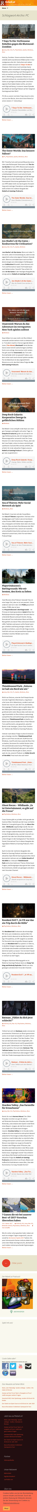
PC (13, 50)
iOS (10, 1023)
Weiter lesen (7, 120)
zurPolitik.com (8, 1479)
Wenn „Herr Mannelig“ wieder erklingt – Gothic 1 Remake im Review (13, 1422)
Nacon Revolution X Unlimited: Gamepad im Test (16, 1407)
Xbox (3, 52)
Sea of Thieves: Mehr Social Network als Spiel (16, 504)
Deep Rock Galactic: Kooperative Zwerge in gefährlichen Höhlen (14, 417)
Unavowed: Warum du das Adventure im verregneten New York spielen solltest (16, 327)
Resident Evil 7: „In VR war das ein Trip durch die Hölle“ (18, 921)
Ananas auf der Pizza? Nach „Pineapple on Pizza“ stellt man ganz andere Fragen (13, 1429)
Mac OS (9, 50)
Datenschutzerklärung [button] (11, 1503)
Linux (5, 50)
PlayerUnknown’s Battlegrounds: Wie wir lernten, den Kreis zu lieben (16, 588)
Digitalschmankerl (9, 1476)
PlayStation (18, 50)
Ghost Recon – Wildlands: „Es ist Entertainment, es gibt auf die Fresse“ (17, 808)
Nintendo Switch (7, 1225)
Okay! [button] (6, 1508)
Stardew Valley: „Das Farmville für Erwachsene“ (18, 1106)
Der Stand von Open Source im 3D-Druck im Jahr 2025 (18, 1403)
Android (6, 1023)
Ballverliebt (7, 1473)
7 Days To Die (25, 65)
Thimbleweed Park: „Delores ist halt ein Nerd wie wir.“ (17, 687)
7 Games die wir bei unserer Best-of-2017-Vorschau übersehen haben (16, 1217)
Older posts (13, 1263)
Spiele (25, 50)
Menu (4, 8)
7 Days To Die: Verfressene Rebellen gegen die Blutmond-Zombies (18, 44)
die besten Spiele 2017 (16, 1238)
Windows (30, 50)
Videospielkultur (9, 1460)
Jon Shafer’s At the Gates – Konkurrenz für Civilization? (17, 242)
